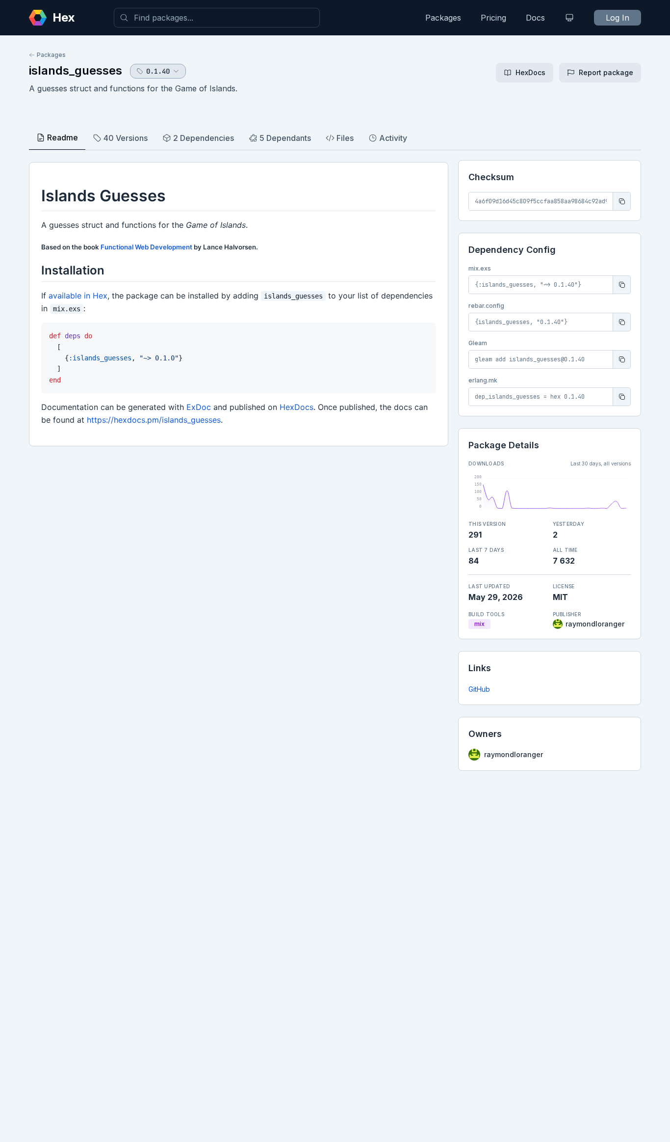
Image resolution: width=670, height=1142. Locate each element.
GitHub (479, 689)
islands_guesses (75, 70)
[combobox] (217, 17)
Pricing (493, 18)
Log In (617, 18)
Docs (535, 18)
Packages (443, 18)
